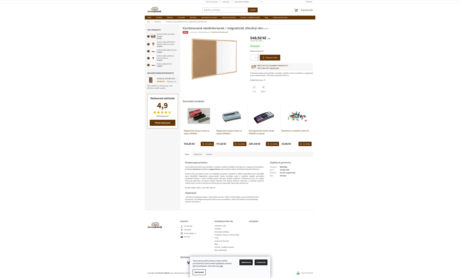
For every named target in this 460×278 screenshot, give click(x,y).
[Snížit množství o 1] (258, 59)
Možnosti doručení (256, 51)
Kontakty (226, 2)
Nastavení (199, 272)
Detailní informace (256, 80)
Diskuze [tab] (209, 154)
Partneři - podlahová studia (224, 247)
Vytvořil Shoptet (307, 273)
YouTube (187, 237)
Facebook (187, 230)
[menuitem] (149, 17)
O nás (217, 238)
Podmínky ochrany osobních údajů (227, 235)
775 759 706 (188, 226)
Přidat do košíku (272, 58)
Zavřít (270, 87)
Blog (216, 244)
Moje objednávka (221, 250)
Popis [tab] (187, 154)
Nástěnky (283, 167)
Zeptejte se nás (212, 2)
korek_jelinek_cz (190, 233)
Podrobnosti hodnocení (219, 32)
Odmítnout (246, 262)
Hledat (253, 10)
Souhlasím (261, 262)
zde (221, 266)
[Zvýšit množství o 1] (258, 56)
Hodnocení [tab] (198, 154)
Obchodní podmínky (242, 2)
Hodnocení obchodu (222, 241)
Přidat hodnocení (162, 123)
